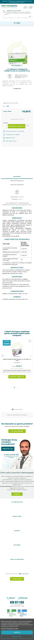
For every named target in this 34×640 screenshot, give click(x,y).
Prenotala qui (8, 448)
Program (27, 573)
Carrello (30, 6)
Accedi (25, 6)
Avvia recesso (17, 579)
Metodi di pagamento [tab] (17, 180)
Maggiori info (17, 88)
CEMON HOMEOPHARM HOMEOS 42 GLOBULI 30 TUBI (17, 360)
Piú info (3, 628)
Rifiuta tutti (17, 636)
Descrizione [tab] (17, 176)
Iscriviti (17, 494)
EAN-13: (17, 75)
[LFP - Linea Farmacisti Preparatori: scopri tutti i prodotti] (10, 76)
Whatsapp (23, 598)
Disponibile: (17, 77)
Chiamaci (12, 598)
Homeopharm (17, 362)
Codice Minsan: (18, 76)
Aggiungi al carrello (17, 126)
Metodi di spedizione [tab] (17, 184)
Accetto (17, 632)
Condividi (8, 106)
